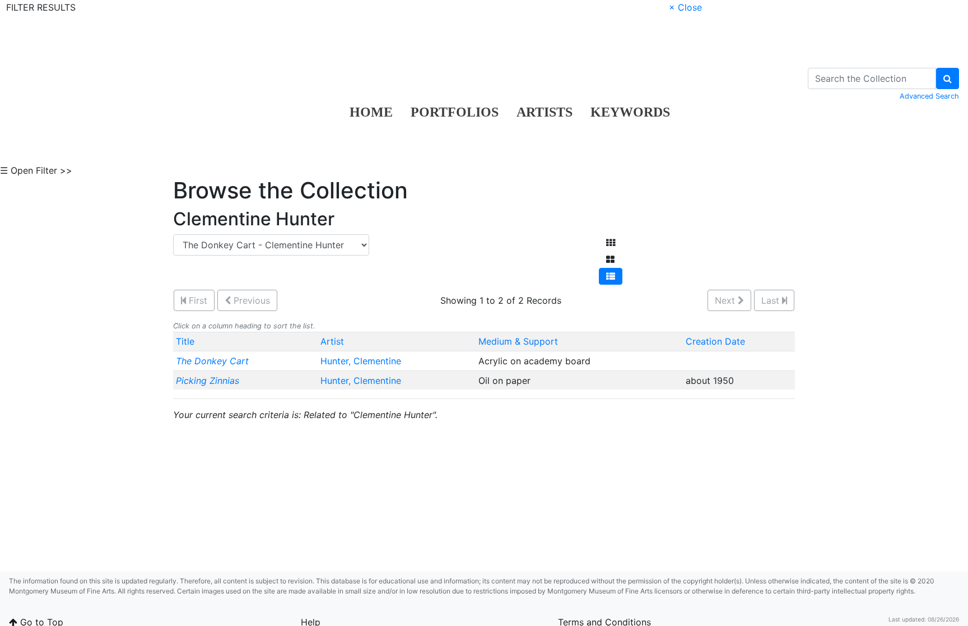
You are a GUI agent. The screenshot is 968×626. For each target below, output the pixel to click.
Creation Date (715, 341)
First (196, 300)
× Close (685, 7)
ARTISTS (544, 112)
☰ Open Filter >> (36, 170)
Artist (332, 341)
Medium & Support (518, 341)
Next (726, 300)
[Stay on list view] (610, 276)
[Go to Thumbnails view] (610, 242)
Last (771, 300)
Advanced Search (929, 96)
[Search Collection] (947, 78)
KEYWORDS (630, 112)
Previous (250, 300)
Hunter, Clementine (362, 361)
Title (185, 341)
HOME (371, 112)
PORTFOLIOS (455, 112)
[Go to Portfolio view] (610, 259)
